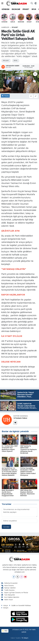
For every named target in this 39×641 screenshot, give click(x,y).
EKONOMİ (16, 9)
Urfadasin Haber (20, 418)
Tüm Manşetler (9, 595)
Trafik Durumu (9, 590)
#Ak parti (6, 60)
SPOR (34, 9)
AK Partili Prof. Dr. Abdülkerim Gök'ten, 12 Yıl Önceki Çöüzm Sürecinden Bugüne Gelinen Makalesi (9, 472)
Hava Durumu (9, 585)
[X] (17, 576)
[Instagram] (21, 576)
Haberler (5, 27)
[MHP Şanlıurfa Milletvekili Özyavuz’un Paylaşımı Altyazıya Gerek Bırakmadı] (28, 439)
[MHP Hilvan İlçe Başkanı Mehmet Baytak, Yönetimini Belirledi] (28, 484)
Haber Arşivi (8, 599)
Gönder (6, 527)
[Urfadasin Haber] (7, 419)
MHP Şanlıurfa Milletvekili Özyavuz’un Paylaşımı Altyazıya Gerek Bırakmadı (28, 449)
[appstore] (19, 614)
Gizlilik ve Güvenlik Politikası (21, 605)
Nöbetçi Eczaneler (11, 583)
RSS (5, 631)
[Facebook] (13, 576)
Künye (5, 605)
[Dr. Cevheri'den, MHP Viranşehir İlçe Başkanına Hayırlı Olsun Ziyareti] (10, 439)
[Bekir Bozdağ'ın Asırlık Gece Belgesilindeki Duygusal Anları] (10, 484)
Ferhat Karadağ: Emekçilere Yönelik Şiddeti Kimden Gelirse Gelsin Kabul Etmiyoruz (28, 472)
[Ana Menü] (2, 3)
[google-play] (19, 620)
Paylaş (6, 96)
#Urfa (15, 60)
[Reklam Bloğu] (19, 544)
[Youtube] (25, 576)
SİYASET (25, 9)
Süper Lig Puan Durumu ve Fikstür (16, 592)
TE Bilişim (24, 638)
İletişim (5, 608)
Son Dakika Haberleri (11, 597)
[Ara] (32, 3)
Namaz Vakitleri (10, 588)
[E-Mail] (15, 422)
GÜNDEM (5, 9)
